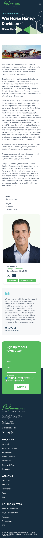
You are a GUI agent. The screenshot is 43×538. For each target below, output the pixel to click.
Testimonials (6, 489)
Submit (20, 387)
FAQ (3, 525)
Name (9, 361)
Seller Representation (10, 509)
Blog (3, 497)
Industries (10, 376)
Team (4, 493)
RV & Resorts (7, 452)
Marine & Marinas (8, 456)
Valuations (6, 517)
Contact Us (6, 480)
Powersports (6, 461)
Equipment (6, 469)
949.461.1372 (9, 422)
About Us (5, 485)
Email (13, 280)
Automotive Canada (9, 448)
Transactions (6, 521)
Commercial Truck (8, 465)
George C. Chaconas (15, 269)
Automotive (6, 444)
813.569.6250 (28, 280)
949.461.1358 (9, 424)
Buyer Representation (10, 513)
